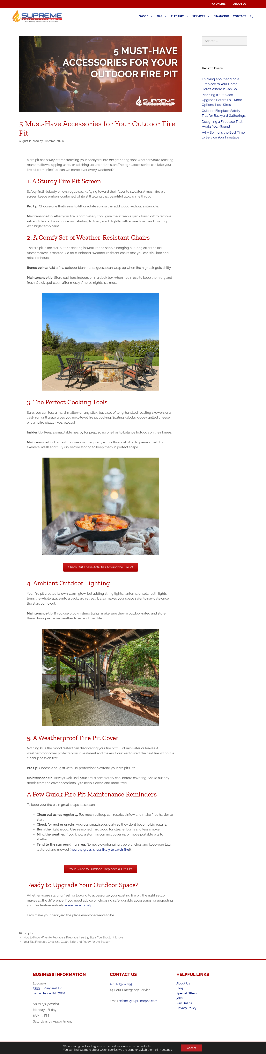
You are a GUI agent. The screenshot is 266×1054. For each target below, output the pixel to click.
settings (167, 1049)
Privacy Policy (186, 1008)
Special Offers (186, 993)
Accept (191, 1048)
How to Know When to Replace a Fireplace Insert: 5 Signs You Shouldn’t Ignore (73, 937)
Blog (179, 988)
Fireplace (29, 933)
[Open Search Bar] (251, 16)
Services (198, 16)
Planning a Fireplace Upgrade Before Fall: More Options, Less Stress (222, 100)
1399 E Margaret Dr (47, 988)
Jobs (179, 998)
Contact (239, 16)
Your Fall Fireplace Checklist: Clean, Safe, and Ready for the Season (67, 941)
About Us (239, 3)
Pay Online (218, 3)
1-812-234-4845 (121, 984)
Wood (143, 16)
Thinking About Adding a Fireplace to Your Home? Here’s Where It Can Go (220, 84)
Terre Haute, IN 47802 (49, 993)
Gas (159, 16)
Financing (221, 16)
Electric (177, 16)
